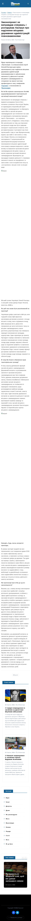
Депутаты (9, 806)
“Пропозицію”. (6, 88)
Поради (8, 831)
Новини (9, 12)
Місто (7, 819)
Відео (7, 798)
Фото (7, 840)
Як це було (9, 844)
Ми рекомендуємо (11, 814)
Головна (3, 12)
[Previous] (23, 857)
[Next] (26, 857)
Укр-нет (16, 675)
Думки (8, 810)
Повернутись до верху (16, 917)
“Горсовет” (5, 86)
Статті (8, 835)
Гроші (7, 802)
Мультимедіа (10, 823)
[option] (15, 875)
